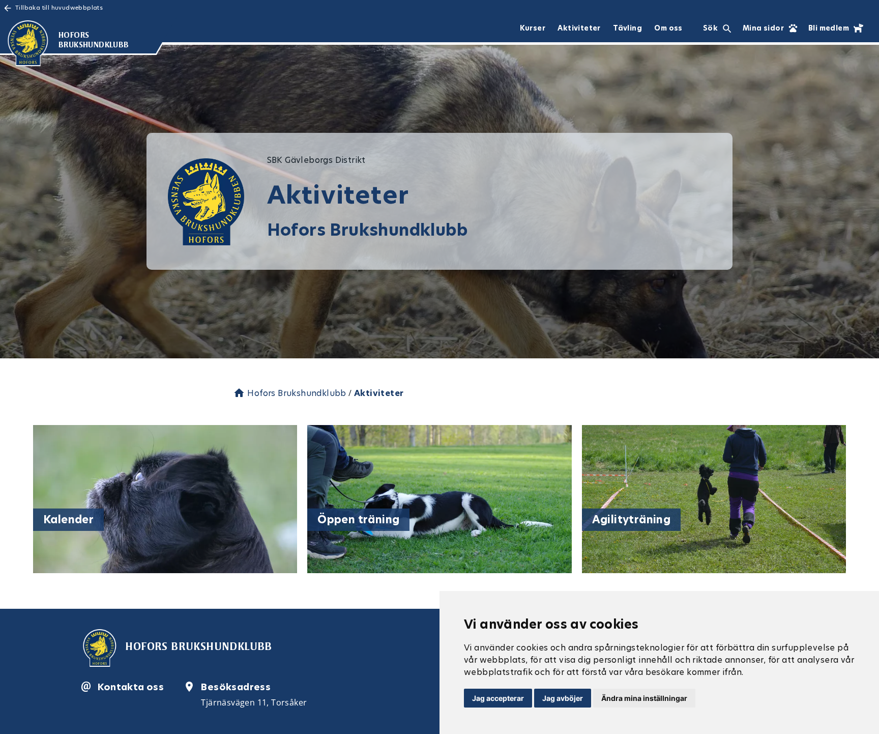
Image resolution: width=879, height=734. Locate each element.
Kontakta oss (131, 687)
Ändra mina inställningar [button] (644, 698)
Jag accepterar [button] (498, 698)
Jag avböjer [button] (562, 698)
